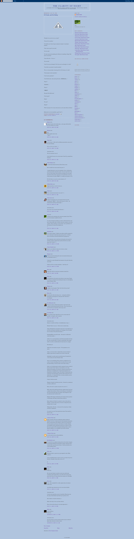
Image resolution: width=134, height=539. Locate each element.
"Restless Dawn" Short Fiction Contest (82, 43)
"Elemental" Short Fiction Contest (81, 32)
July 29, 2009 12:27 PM (53, 266)
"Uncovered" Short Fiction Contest (81, 34)
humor (76, 97)
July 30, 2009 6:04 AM (52, 299)
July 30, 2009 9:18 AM (52, 430)
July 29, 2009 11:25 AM (53, 244)
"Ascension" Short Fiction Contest (81, 39)
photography (77, 111)
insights (76, 86)
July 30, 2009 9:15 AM (52, 414)
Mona (48, 269)
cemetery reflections (78, 116)
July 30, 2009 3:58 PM (52, 463)
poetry (76, 76)
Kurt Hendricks (50, 440)
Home (58, 528)
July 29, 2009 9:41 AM (52, 194)
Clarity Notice (77, 119)
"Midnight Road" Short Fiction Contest (82, 53)
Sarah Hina (49, 231)
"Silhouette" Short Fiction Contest (81, 35)
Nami (76, 113)
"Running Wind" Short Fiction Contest (82, 40)
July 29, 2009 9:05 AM (52, 180)
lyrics (76, 82)
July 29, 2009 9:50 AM (52, 211)
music (76, 105)
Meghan (48, 286)
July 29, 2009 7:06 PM (52, 273)
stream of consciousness (79, 117)
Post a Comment (47, 526)
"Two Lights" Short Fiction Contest (81, 54)
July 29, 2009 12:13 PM (53, 250)
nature (76, 92)
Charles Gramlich (50, 247)
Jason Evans (79, 14)
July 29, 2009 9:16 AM (52, 187)
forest (76, 90)
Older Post (71, 528)
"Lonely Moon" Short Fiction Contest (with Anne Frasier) (82, 50)
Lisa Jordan (49, 312)
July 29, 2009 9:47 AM (52, 204)
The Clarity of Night (67, 6)
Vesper (48, 140)
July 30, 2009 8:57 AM (52, 317)
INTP (76, 106)
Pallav (48, 451)
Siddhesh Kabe (50, 184)
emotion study (77, 120)
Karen (48, 293)
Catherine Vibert (50, 417)
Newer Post (46, 528)
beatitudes (77, 108)
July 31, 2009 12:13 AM (53, 489)
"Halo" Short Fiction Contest (80, 45)
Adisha (48, 191)
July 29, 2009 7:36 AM (52, 148)
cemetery (76, 89)
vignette (54, 115)
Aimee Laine (49, 197)
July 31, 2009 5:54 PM (52, 506)
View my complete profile (81, 16)
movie (76, 103)
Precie (48, 481)
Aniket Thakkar (50, 162)
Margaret (49, 254)
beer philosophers (78, 98)
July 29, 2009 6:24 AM (52, 137)
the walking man (50, 302)
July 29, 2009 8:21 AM (52, 159)
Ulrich (76, 109)
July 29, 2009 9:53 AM (52, 228)
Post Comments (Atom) (53, 530)
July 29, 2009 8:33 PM (52, 283)
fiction (49, 115)
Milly (48, 276)
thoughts (76, 87)
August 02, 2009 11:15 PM (53, 514)
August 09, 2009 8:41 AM (53, 522)
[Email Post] (61, 114)
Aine (48, 214)
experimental (77, 101)
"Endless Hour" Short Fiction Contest (82, 47)
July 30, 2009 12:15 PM (53, 448)
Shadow (48, 122)
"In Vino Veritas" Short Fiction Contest (82, 37)
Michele (48, 130)
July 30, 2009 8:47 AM (52, 309)
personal (76, 84)
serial (76, 81)
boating (76, 100)
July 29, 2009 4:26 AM (52, 127)
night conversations (78, 114)
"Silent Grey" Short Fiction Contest (81, 48)
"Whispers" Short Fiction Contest (81, 42)
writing (76, 95)
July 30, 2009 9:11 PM (52, 478)
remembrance (77, 94)
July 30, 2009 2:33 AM (52, 290)
